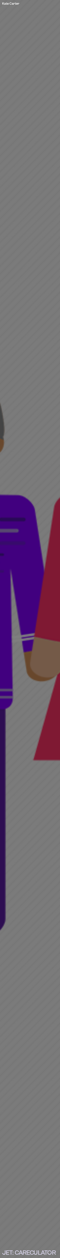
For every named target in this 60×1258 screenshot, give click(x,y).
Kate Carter (10, 3)
